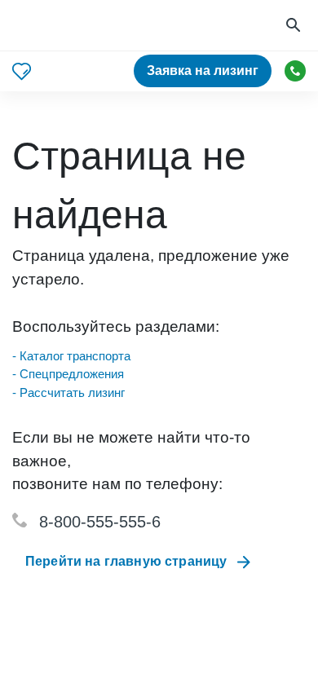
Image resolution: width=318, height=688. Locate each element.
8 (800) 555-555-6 (295, 71)
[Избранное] (21, 71)
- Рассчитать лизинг (68, 392)
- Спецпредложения (68, 374)
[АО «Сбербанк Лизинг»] (74, 26)
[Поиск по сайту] (295, 25)
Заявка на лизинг (202, 70)
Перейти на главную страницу (126, 561)
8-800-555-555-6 (100, 522)
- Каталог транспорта (71, 356)
